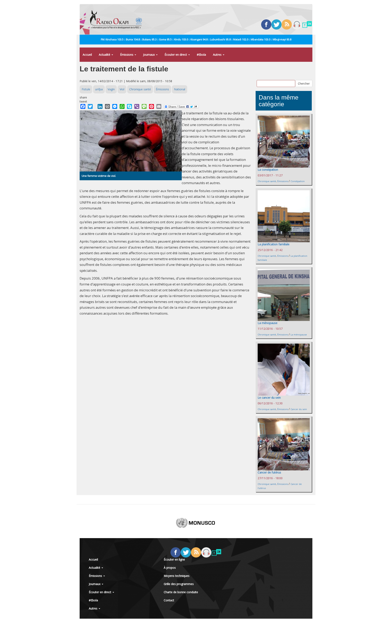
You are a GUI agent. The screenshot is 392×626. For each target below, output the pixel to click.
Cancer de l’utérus (269, 472)
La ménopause (267, 323)
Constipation (298, 181)
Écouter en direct (176, 54)
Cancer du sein (299, 409)
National (179, 89)
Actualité (105, 54)
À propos (170, 568)
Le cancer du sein (269, 397)
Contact (169, 600)
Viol (122, 89)
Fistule (86, 89)
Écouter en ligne (174, 559)
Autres (217, 54)
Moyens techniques (176, 576)
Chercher (304, 83)
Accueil (87, 54)
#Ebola (201, 54)
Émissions (127, 54)
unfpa (99, 89)
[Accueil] (117, 19)
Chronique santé (140, 89)
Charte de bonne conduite (181, 592)
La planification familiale (274, 244)
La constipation (268, 169)
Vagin (111, 89)
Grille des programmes (179, 584)
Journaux (149, 54)
